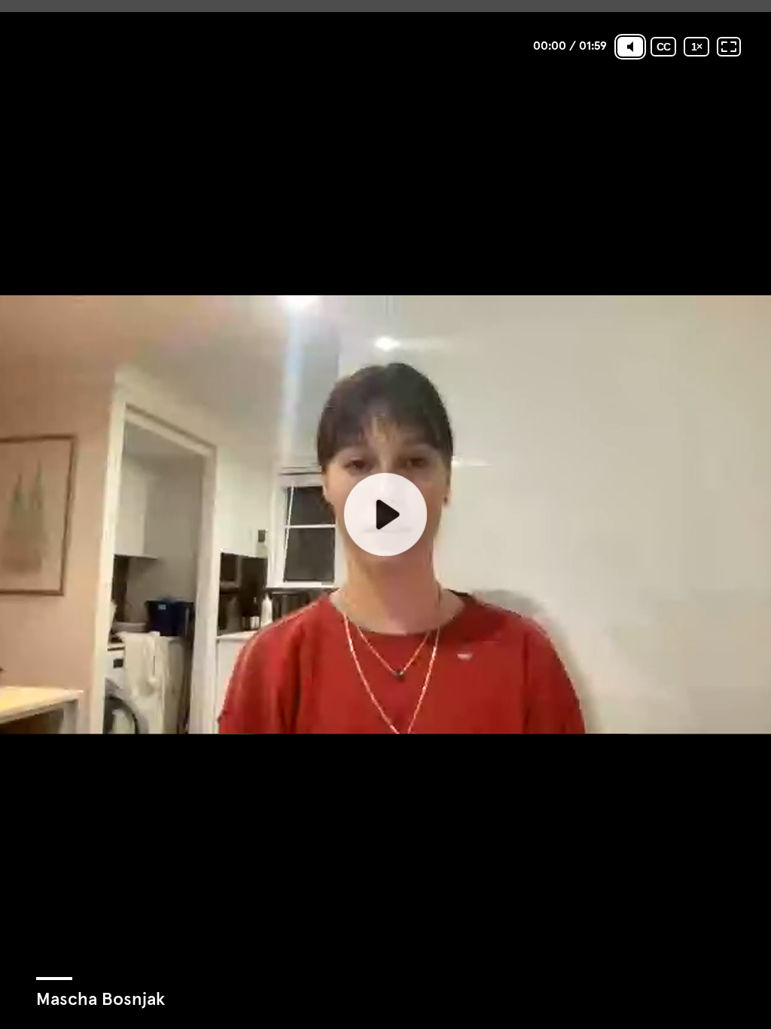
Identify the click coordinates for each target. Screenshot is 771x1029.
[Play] (385, 514)
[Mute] (630, 46)
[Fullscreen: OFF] (729, 46)
